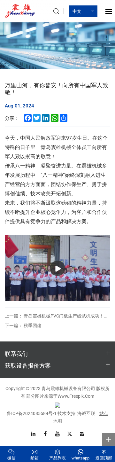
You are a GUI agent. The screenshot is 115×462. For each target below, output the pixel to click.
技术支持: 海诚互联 (76, 413)
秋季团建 (23, 325)
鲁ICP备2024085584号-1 (32, 413)
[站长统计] (57, 405)
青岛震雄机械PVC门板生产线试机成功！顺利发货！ (57, 316)
